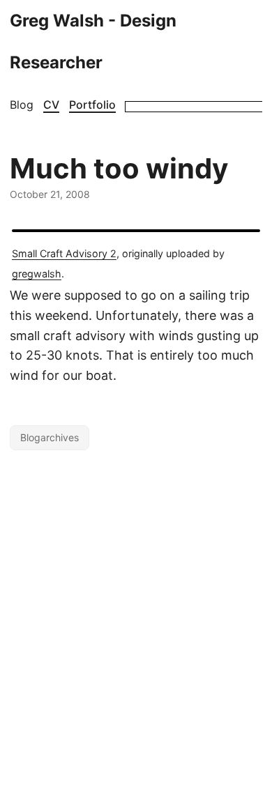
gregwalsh (36, 273)
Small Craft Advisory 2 (64, 253)
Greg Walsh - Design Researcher (93, 41)
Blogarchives (49, 437)
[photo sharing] (136, 230)
